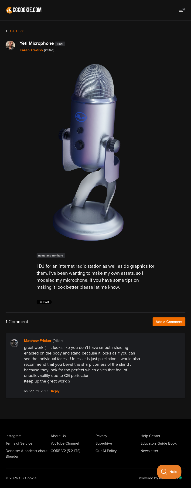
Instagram (13, 436)
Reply (55, 391)
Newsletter (149, 451)
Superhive (104, 443)
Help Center (150, 436)
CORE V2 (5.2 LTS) (65, 451)
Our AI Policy (106, 451)
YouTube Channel (65, 443)
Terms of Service (19, 443)
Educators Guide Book (158, 443)
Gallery (16, 31)
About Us (58, 436)
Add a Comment (169, 321)
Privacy (101, 436)
